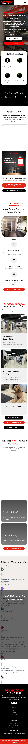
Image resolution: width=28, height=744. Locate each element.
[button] (3, 226)
